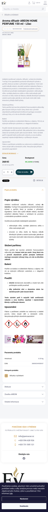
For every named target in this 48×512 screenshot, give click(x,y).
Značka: (6, 34)
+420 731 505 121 (26, 444)
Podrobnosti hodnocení (30, 29)
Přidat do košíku (22, 172)
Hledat (43, 9)
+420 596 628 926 (26, 440)
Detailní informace (9, 153)
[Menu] (45, 3)
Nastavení (24, 499)
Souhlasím (24, 506)
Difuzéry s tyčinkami (16, 376)
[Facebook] (24, 458)
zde (11, 493)
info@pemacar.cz (26, 436)
